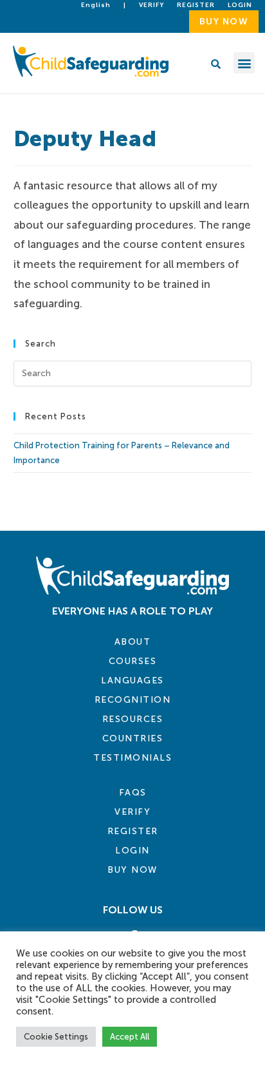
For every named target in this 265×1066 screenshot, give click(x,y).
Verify (151, 5)
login (240, 5)
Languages (132, 680)
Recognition (133, 699)
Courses (133, 661)
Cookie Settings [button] (56, 1037)
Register (196, 5)
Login (132, 850)
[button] (244, 62)
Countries (132, 738)
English (96, 5)
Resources (132, 719)
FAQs (133, 792)
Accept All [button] (129, 1037)
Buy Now (132, 869)
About (132, 641)
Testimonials (132, 757)
